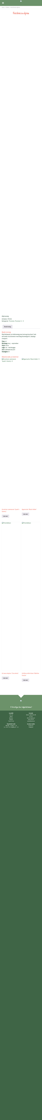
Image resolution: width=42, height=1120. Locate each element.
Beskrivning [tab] (7, 326)
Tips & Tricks (11, 721)
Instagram (31, 727)
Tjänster (11, 719)
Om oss (11, 714)
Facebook (31, 725)
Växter (11, 716)
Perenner (11, 321)
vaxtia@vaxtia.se (31, 721)
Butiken (11, 718)
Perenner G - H (19, 321)
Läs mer (5, 516)
